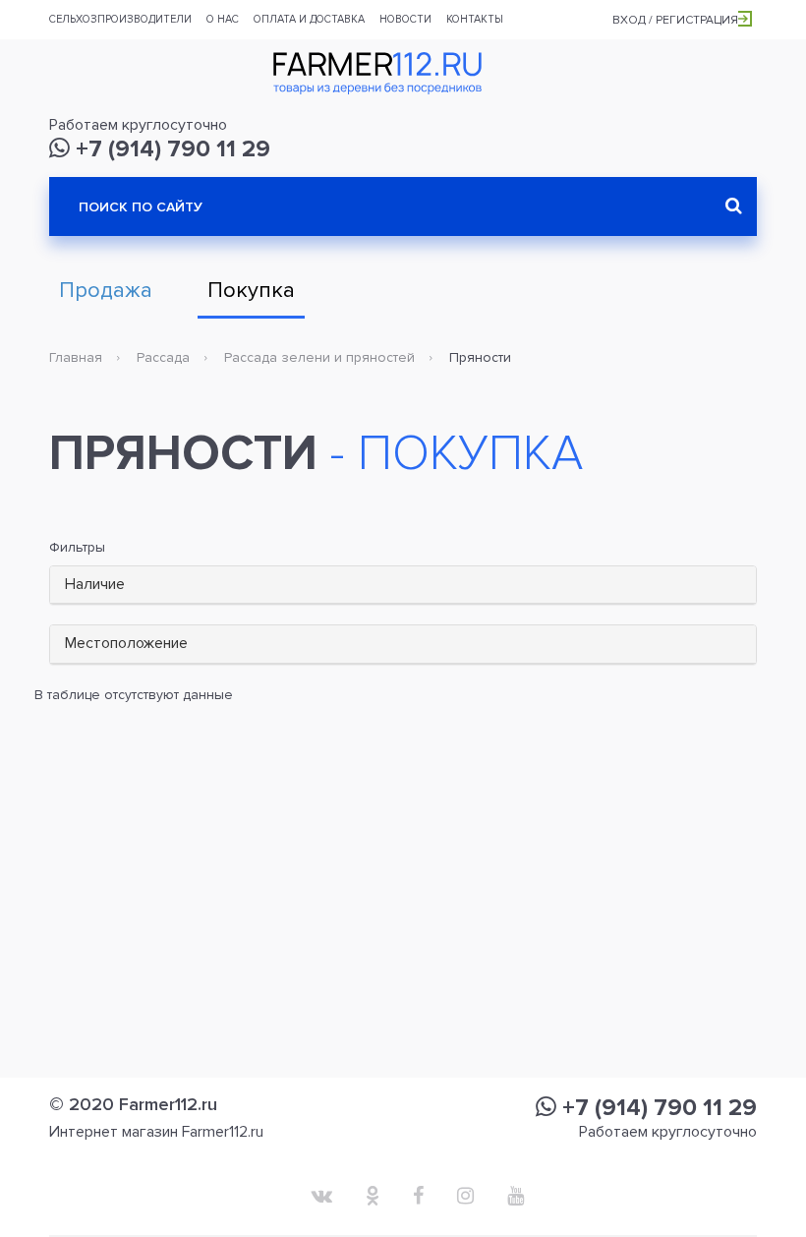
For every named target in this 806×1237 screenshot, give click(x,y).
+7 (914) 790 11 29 (170, 149)
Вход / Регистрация (675, 20)
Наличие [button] (95, 584)
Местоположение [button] (126, 643)
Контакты (474, 19)
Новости (405, 19)
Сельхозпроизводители (120, 19)
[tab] (403, 585)
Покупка (251, 290)
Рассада (163, 357)
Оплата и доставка (309, 19)
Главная (75, 357)
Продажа (105, 290)
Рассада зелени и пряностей (319, 357)
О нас (222, 19)
